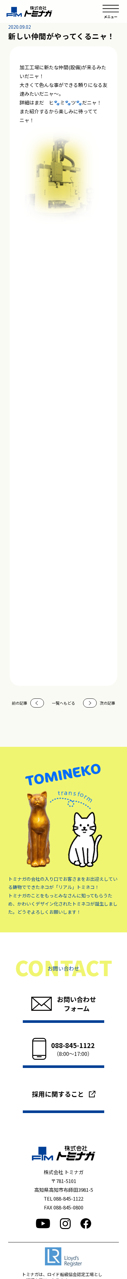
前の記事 (19, 703)
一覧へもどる (63, 703)
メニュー (111, 11)
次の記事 (107, 703)
